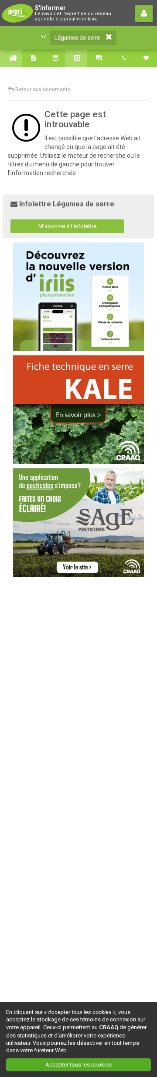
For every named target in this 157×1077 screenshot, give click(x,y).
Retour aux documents (42, 89)
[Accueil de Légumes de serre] (11, 58)
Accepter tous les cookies (78, 1064)
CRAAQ (108, 1027)
